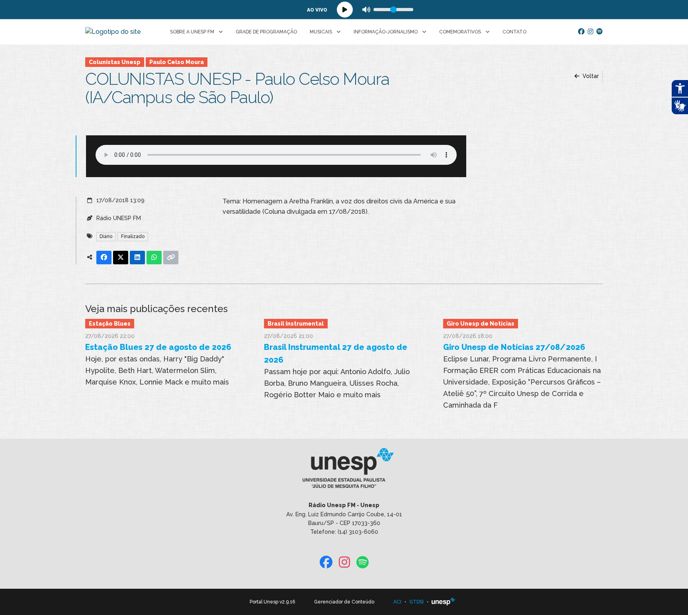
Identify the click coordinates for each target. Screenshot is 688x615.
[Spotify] (599, 32)
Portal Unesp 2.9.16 (272, 602)
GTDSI (416, 602)
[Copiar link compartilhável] (170, 257)
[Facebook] (581, 32)
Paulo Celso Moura (176, 62)
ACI (397, 602)
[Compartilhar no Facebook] (103, 257)
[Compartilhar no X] (120, 257)
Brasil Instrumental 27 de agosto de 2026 (335, 353)
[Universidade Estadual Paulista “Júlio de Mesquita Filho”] (443, 601)
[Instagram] (590, 32)
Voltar (590, 76)
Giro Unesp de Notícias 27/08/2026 (514, 347)
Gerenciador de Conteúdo (344, 602)
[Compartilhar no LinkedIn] (137, 257)
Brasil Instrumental (296, 323)
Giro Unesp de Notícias (480, 323)
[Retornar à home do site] (113, 32)
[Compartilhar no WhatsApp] (154, 257)
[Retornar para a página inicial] (343, 471)
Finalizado (133, 236)
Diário (106, 236)
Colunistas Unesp (115, 62)
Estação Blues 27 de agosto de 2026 (158, 347)
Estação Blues (110, 323)
